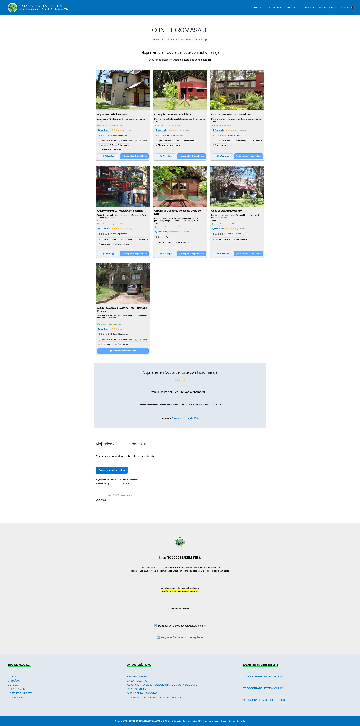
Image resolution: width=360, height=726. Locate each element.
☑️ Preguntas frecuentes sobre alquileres (180, 637)
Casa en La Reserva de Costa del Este (232, 114)
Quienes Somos (228, 721)
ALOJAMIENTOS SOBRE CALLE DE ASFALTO (154, 697)
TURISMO (263, 676)
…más (99, 122)
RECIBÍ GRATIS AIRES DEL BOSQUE (265, 700)
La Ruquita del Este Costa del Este (173, 114)
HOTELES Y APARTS (20, 693)
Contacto (241, 721)
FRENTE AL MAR (137, 676)
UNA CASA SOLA (137, 689)
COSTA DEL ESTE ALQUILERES (266, 7)
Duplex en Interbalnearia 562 (112, 114)
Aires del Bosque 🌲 (328, 7)
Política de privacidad (208, 721)
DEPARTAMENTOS (19, 689)
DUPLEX (13, 684)
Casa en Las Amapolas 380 (226, 210)
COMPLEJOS (15, 697)
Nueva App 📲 (346, 7)
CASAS (12, 676)
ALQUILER (263, 688)
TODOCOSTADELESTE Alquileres (42, 6)
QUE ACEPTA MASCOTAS (142, 693)
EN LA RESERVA (137, 680)
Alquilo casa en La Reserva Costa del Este (120, 210)
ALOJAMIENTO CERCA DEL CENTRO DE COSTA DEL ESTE (162, 684)
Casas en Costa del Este (185, 418)
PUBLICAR (310, 7)
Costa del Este (190, 567)
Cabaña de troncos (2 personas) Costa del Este (177, 212)
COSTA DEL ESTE (293, 7)
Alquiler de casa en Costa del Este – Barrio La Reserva (122, 309)
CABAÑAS (14, 680)
